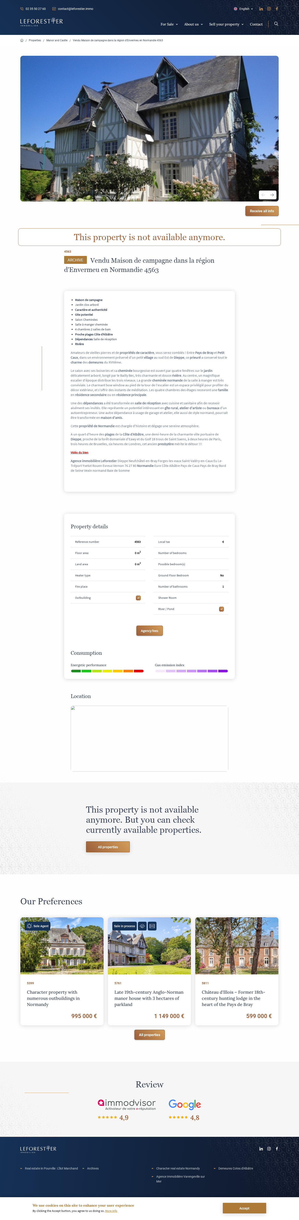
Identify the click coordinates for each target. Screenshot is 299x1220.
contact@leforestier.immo (75, 9)
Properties (35, 40)
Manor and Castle (56, 40)
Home (21, 40)
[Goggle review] (185, 1105)
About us (191, 24)
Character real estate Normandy (178, 1168)
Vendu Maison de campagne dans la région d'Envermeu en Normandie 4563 (118, 40)
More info (111, 1210)
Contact (256, 24)
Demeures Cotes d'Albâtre (235, 1168)
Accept (244, 1208)
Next (272, 195)
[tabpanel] (149, 129)
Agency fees (149, 630)
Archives (93, 1168)
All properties (108, 847)
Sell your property (224, 24)
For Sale (167, 24)
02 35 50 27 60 (36, 9)
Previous (263, 195)
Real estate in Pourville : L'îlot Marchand (51, 1168)
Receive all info (262, 211)
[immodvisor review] (126, 1105)
